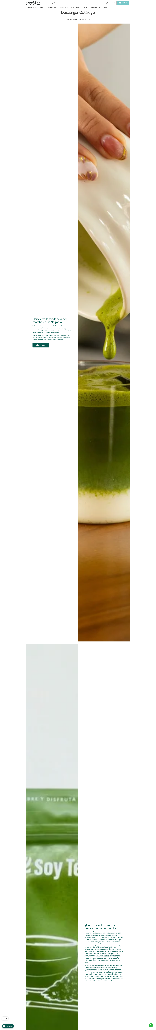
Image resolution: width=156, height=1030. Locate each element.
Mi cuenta (112, 3)
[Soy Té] (33, 3)
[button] (123, 3)
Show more (40, 345)
